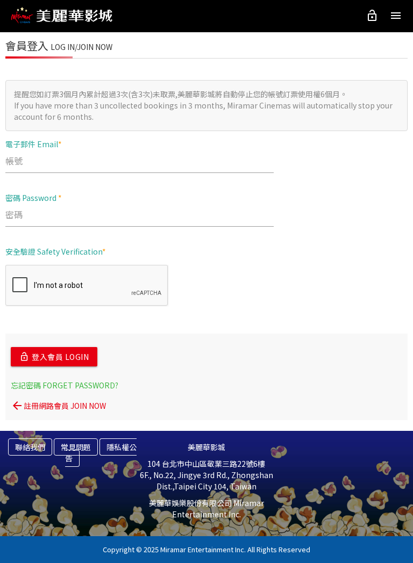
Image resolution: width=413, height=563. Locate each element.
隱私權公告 (101, 453)
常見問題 (76, 447)
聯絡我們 (30, 447)
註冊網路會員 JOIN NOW (58, 405)
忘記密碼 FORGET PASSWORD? (64, 385)
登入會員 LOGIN (54, 356)
